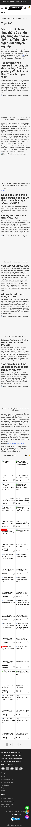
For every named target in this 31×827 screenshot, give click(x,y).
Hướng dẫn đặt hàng (7, 804)
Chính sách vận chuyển (7, 801)
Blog (2, 788)
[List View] (26, 455)
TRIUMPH (18, 18)
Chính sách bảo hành (7, 779)
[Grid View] (29, 455)
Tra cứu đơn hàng (6, 807)
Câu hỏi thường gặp (6, 798)
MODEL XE (11, 18)
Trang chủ (3, 18)
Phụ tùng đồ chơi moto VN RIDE (15, 811)
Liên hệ (3, 790)
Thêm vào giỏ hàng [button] (14, 480)
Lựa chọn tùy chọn (14, 596)
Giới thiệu (4, 777)
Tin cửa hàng (5, 785)
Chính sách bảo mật (7, 782)
